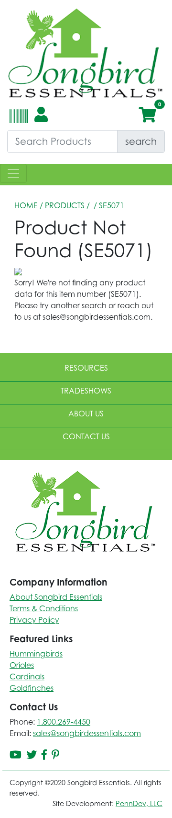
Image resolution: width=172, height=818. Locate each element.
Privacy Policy (34, 620)
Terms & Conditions (44, 608)
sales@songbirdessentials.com (87, 733)
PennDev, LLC (139, 803)
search (141, 141)
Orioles (22, 665)
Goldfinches (32, 688)
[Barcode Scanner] (17, 120)
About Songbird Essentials (56, 597)
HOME (26, 205)
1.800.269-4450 (63, 722)
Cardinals (27, 676)
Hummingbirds (36, 653)
